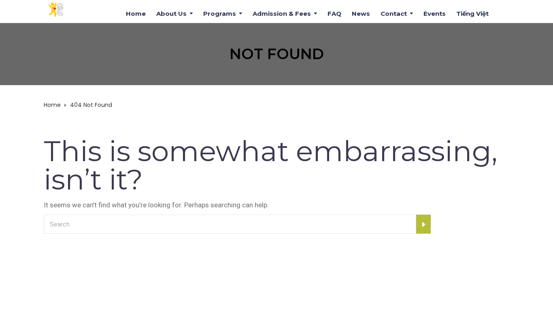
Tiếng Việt (472, 13)
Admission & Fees (282, 13)
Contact (394, 13)
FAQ (334, 13)
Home (136, 13)
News (361, 13)
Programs (219, 13)
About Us (171, 13)
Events (434, 13)
